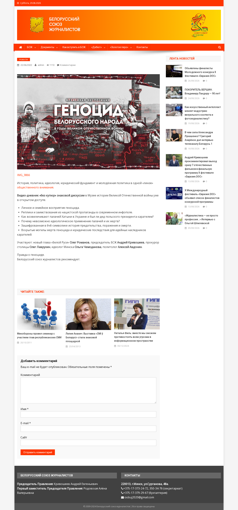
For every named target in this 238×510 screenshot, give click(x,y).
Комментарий (30, 375)
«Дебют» (96, 47)
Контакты (142, 47)
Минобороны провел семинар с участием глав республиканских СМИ (39, 335)
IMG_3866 (23, 175)
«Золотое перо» (119, 47)
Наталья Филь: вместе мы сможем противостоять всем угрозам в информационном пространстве (135, 337)
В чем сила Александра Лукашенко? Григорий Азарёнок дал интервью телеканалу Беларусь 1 (199, 138)
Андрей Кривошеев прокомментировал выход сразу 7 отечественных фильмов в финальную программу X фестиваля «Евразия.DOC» (201, 167)
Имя (25, 409)
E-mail (26, 423)
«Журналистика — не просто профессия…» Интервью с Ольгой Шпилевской (201, 219)
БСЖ (29, 47)
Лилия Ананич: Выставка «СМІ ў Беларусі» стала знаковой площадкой (84, 337)
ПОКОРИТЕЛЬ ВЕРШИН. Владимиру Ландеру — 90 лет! (202, 91)
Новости (23, 59)
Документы (47, 47)
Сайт (24, 437)
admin (41, 65)
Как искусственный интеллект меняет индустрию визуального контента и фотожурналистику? (203, 113)
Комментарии (68, 65)
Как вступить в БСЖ (74, 47)
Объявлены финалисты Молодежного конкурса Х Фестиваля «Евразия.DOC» (200, 72)
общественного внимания (35, 187)
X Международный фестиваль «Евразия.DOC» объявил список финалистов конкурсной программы (202, 196)
